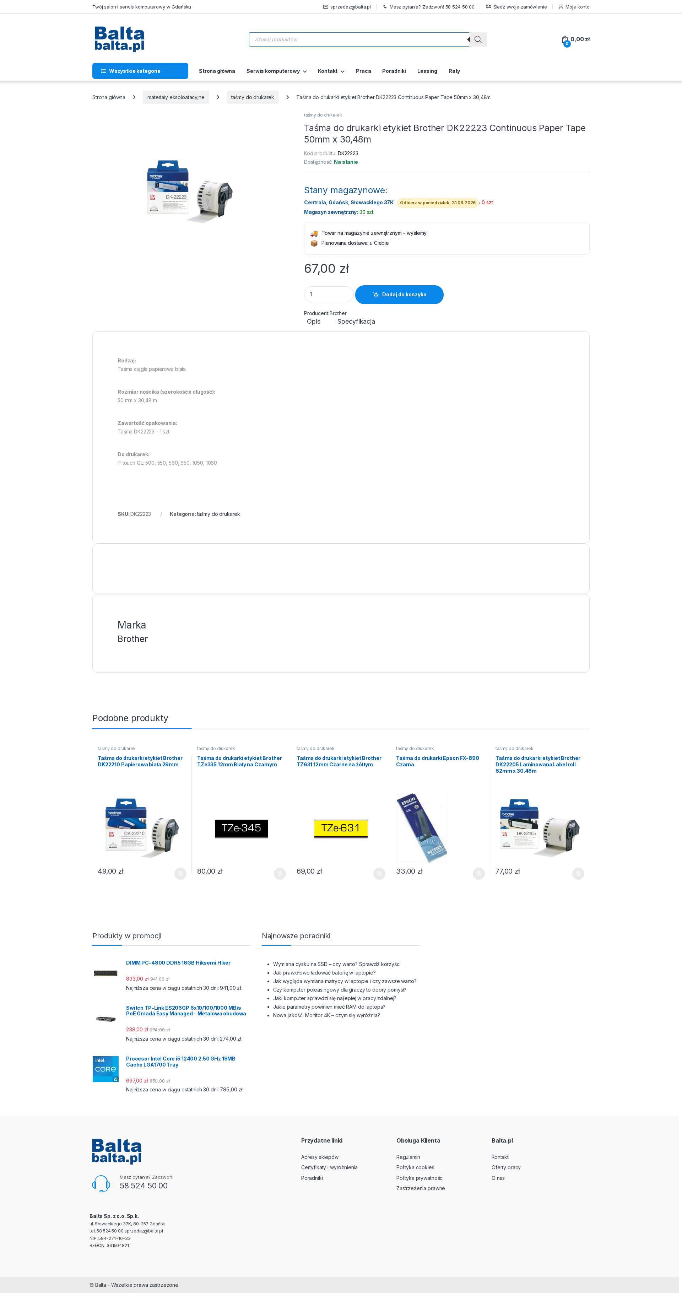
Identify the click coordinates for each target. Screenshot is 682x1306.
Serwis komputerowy (273, 71)
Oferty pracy (506, 1167)
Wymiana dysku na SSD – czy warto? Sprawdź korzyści (337, 964)
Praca (363, 71)
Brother (338, 313)
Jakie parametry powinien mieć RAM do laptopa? (329, 1007)
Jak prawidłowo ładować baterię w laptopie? (324, 973)
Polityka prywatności (420, 1178)
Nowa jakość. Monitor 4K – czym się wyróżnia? (326, 1015)
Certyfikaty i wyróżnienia (329, 1167)
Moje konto (577, 7)
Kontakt (327, 71)
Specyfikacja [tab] (356, 321)
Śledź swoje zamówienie (520, 7)
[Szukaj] (478, 39)
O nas (498, 1178)
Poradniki (394, 71)
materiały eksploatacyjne (176, 97)
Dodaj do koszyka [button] (176, 874)
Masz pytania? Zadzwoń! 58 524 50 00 (432, 7)
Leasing (427, 71)
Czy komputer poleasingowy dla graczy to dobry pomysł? (340, 990)
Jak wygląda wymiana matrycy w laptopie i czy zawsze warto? (345, 981)
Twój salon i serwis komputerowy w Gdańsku (141, 7)
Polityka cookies (415, 1167)
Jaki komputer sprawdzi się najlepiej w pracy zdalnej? (335, 998)
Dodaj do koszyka (404, 294)
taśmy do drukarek (253, 97)
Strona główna (217, 71)
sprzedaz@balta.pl (350, 7)
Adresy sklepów (320, 1157)
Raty (454, 71)
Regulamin (408, 1157)
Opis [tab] (313, 321)
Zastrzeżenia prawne (420, 1188)
